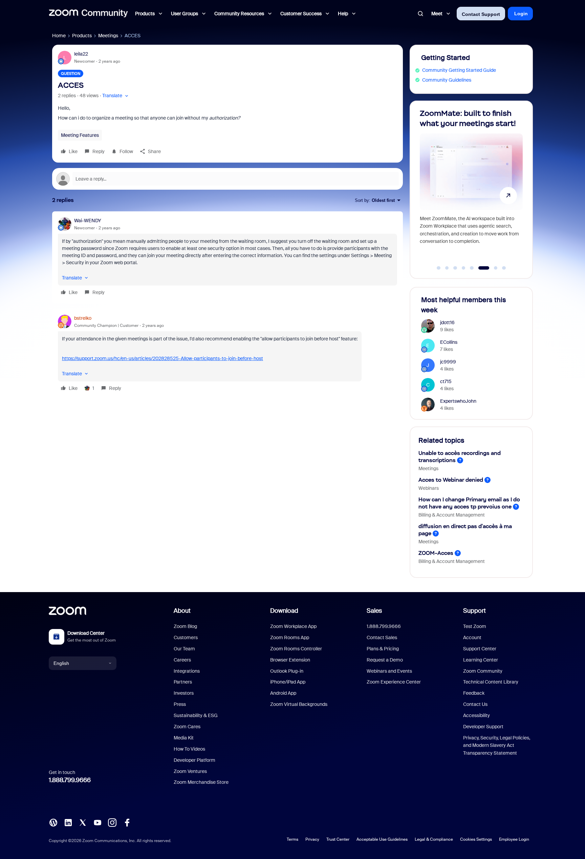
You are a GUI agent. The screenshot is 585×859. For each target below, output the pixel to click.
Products (82, 36)
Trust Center (337, 839)
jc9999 (448, 362)
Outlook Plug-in (286, 671)
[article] (227, 257)
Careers (182, 660)
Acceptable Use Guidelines (382, 839)
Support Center (479, 649)
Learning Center (480, 660)
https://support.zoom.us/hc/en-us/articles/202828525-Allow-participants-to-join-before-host (162, 358)
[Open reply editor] (227, 179)
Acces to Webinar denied (450, 480)
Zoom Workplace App (293, 626)
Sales (374, 611)
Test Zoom (474, 626)
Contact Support (481, 14)
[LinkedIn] (68, 822)
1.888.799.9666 (70, 780)
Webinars (428, 488)
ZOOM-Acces (435, 553)
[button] (116, 95)
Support (474, 611)
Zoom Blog (185, 626)
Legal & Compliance (434, 839)
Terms (292, 839)
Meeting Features (80, 135)
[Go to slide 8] (504, 268)
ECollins (448, 342)
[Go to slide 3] (455, 268)
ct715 (446, 381)
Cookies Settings (476, 839)
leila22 (81, 54)
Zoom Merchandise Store (201, 782)
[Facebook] (127, 822)
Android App (283, 693)
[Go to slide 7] (496, 268)
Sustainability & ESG (196, 715)
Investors (184, 693)
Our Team (184, 649)
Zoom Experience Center (394, 682)
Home (59, 36)
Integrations (187, 671)
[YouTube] (97, 822)
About (182, 611)
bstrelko (82, 318)
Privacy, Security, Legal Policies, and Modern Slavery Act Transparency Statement (496, 745)
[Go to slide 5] (472, 268)
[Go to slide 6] (483, 268)
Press (180, 704)
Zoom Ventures (190, 771)
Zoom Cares (187, 727)
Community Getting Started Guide (459, 70)
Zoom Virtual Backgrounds (298, 704)
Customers (186, 637)
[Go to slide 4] (463, 268)
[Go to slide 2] (447, 268)
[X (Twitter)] (82, 822)
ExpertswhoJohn (458, 401)
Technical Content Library (490, 682)
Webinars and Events (389, 671)
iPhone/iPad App (287, 682)
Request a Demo (385, 660)
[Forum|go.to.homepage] (88, 13)
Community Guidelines (446, 80)
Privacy (312, 839)
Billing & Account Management (451, 515)
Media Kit (184, 738)
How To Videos (189, 749)
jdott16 (447, 322)
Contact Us (475, 704)
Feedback (473, 693)
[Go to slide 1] (439, 268)
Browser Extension (290, 660)
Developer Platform (194, 760)
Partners (183, 682)
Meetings (108, 36)
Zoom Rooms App (289, 637)
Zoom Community (482, 671)
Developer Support (483, 727)
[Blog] (53, 822)
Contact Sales (382, 637)
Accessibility (476, 715)
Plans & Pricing (383, 649)
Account (472, 637)
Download (284, 611)
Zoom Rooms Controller (296, 649)
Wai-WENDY (87, 220)
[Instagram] (112, 822)
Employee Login (514, 839)
